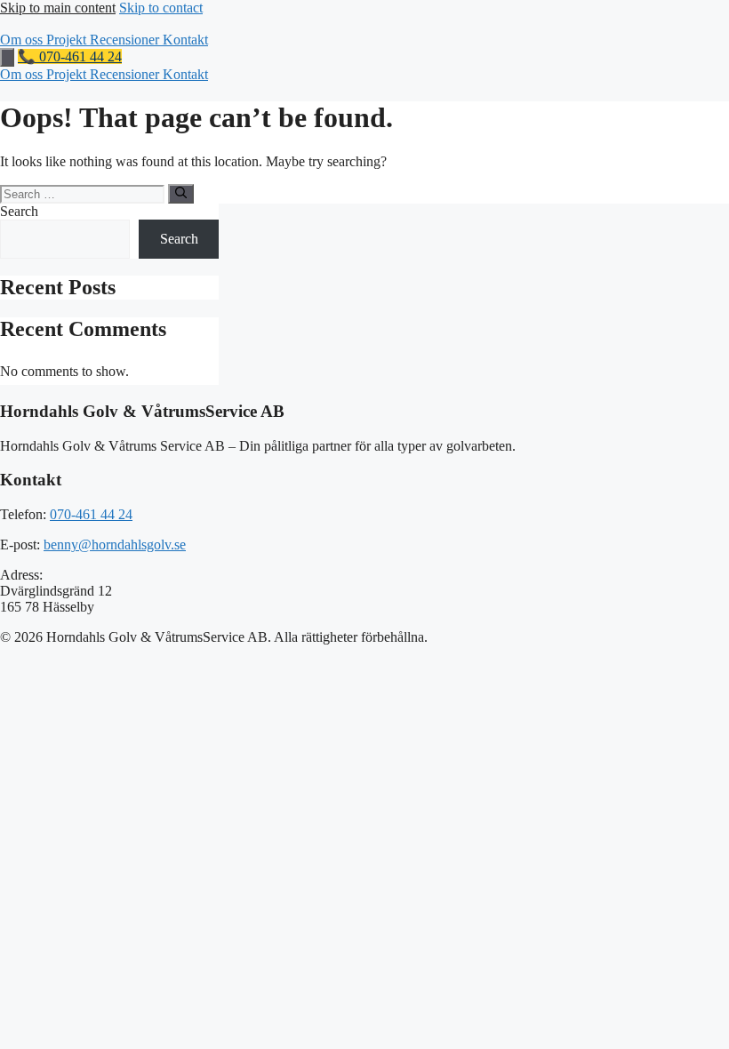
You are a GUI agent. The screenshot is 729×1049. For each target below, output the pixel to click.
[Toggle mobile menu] (7, 57)
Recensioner (126, 39)
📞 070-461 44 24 (70, 56)
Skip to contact (161, 7)
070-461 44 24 (91, 514)
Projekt (68, 39)
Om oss (23, 39)
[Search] (181, 194)
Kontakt (185, 39)
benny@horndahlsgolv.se (115, 544)
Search (19, 211)
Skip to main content (58, 7)
